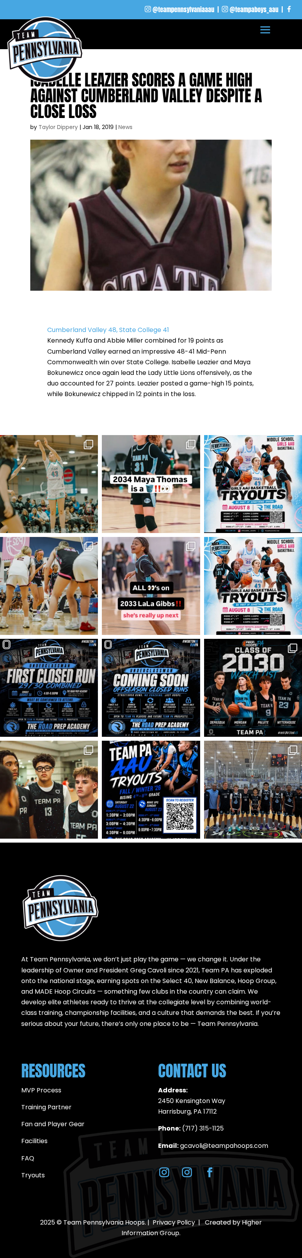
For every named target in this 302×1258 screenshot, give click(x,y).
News (125, 127)
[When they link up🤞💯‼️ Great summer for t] (49, 790)
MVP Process (41, 1090)
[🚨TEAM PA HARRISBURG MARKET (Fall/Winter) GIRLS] (253, 586)
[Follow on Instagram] (164, 1172)
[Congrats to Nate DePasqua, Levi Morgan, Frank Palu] (253, 688)
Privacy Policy (174, 1222)
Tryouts (33, 1175)
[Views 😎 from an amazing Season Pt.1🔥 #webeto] (49, 484)
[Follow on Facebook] (209, 1172)
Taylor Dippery (58, 127)
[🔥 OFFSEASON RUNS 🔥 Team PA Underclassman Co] (151, 688)
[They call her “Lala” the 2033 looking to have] (151, 586)
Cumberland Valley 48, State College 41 (108, 329)
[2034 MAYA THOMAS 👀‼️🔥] (151, 484)
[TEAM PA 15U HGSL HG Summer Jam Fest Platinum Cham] (253, 790)
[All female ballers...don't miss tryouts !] (253, 484)
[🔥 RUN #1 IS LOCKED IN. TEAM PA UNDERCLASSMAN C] (49, 688)
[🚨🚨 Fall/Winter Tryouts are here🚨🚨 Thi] (151, 790)
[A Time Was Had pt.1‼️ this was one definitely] (49, 586)
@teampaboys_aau (254, 9)
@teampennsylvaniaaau (183, 9)
